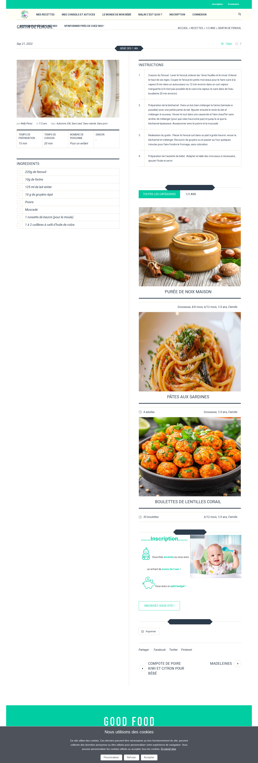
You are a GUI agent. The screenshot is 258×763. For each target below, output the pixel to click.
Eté (69, 123)
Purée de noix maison (188, 291)
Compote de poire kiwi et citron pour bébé (166, 668)
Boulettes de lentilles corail (188, 501)
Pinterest (186, 649)
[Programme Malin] (129, 721)
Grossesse (184, 307)
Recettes (197, 28)
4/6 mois (197, 307)
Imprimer (151, 631)
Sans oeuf (77, 123)
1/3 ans (210, 28)
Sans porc (102, 123)
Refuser (131, 757)
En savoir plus (168, 749)
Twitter (173, 649)
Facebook (160, 649)
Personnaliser (111, 757)
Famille (232, 307)
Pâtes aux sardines (188, 396)
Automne (61, 123)
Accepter (149, 757)
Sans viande (89, 123)
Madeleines (221, 663)
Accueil (183, 28)
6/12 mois (210, 307)
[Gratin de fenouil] (68, 89)
